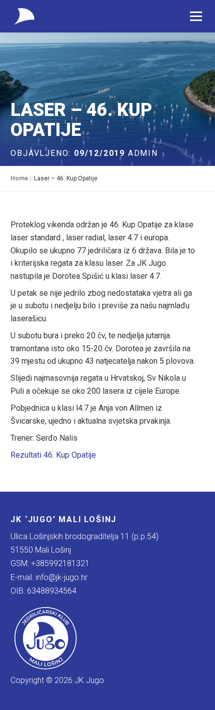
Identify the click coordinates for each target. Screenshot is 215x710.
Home (19, 178)
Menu (195, 16)
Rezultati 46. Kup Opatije (53, 455)
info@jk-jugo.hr (62, 577)
